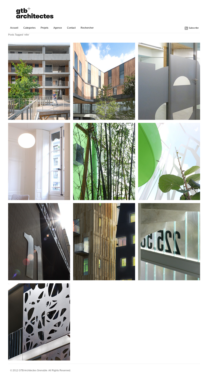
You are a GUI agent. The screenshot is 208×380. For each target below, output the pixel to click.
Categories (29, 27)
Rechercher (87, 27)
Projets (44, 27)
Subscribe (194, 28)
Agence (57, 27)
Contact (71, 27)
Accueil (14, 27)
